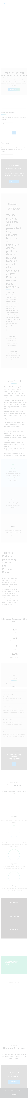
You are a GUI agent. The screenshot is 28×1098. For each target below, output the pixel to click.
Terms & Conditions (5, 1093)
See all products (13, 89)
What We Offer (6, 706)
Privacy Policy (14, 1093)
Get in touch (14, 1081)
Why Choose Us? (7, 719)
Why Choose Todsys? (8, 694)
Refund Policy (22, 1093)
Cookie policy (14, 1094)
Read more (5, 123)
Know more (13, 181)
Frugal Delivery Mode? (9, 732)
